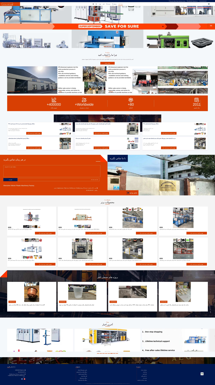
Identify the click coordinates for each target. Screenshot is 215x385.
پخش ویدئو (133, 193)
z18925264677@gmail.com (193, 1)
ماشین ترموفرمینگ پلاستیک (82, 370)
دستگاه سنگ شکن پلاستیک (82, 380)
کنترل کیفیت (145, 374)
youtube (24, 379)
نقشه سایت (145, 378)
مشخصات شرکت (144, 370)
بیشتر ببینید (107, 63)
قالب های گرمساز (84, 376)
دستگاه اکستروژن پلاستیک (82, 374)
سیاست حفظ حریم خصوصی (142, 380)
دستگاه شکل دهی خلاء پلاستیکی (81, 372)
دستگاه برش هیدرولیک (83, 378)
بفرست (10, 179)
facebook (22, 379)
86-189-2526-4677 (203, 1)
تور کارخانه (145, 372)
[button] (210, 25)
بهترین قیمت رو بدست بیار (168, 133)
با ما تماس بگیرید (144, 376)
